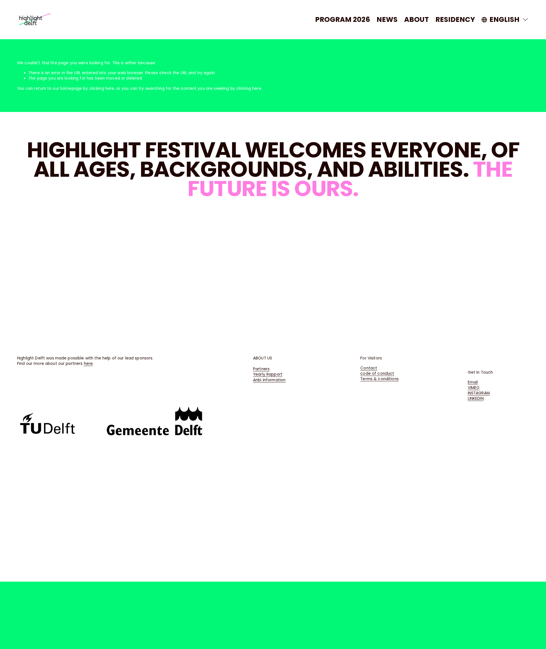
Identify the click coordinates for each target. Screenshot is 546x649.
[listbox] (505, 19)
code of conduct (377, 373)
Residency (455, 19)
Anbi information (269, 380)
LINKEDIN (476, 398)
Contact (368, 368)
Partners (261, 369)
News (387, 19)
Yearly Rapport (267, 374)
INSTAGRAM (479, 393)
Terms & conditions (379, 379)
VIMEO (474, 387)
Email (473, 382)
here (88, 363)
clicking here (101, 88)
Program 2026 (342, 19)
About (416, 19)
